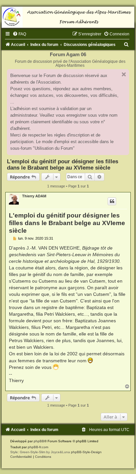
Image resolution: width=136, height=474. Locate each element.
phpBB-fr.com (38, 447)
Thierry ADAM (34, 196)
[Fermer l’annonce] (124, 74)
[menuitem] (19, 34)
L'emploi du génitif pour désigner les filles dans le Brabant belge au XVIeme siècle (62, 164)
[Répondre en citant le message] (112, 201)
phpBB (39, 441)
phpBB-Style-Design (86, 452)
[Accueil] (68, 17)
